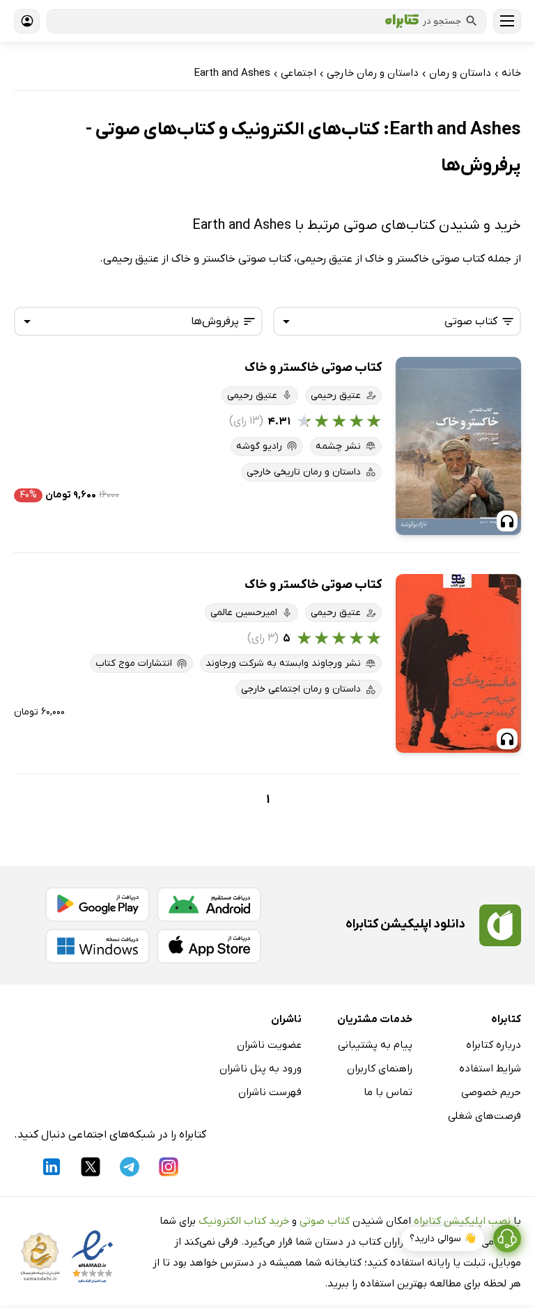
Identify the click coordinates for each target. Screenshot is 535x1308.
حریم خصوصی (491, 1092)
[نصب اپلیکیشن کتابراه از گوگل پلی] (97, 904)
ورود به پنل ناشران (260, 1069)
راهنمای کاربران (379, 1069)
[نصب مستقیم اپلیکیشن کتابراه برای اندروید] (209, 904)
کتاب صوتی (325, 1221)
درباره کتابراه (493, 1045)
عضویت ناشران (269, 1045)
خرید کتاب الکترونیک (244, 1221)
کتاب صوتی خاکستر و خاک (313, 368)
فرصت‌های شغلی (484, 1116)
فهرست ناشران (270, 1092)
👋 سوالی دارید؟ (443, 1238)
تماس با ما (388, 1092)
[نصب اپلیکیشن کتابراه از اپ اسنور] (209, 946)
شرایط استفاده (490, 1069)
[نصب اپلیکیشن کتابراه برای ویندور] (97, 946)
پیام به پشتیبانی (375, 1045)
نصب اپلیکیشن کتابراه (462, 1221)
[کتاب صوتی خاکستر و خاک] (458, 446)
